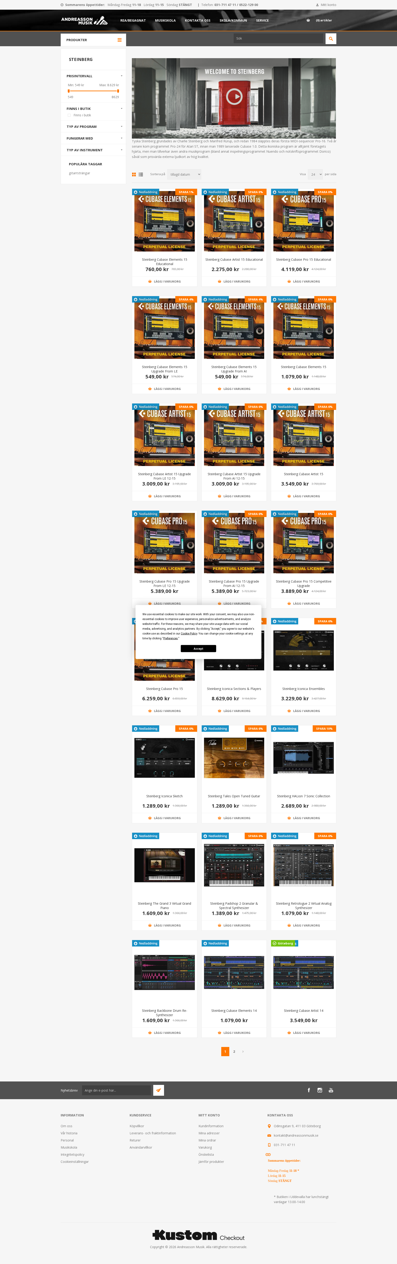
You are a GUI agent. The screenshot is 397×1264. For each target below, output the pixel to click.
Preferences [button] (170, 638)
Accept (198, 648)
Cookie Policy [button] (189, 633)
